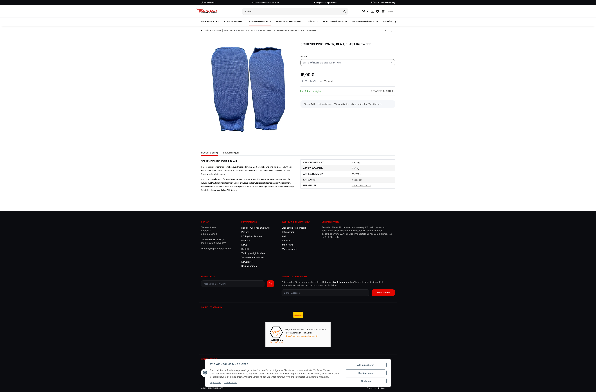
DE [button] (364, 11)
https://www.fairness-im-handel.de (301, 336)
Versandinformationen (252, 257)
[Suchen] (344, 11)
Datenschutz (230, 382)
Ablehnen (366, 381)
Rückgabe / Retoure (251, 236)
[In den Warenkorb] (203, 40)
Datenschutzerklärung (333, 282)
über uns (245, 240)
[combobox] (347, 62)
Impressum (215, 382)
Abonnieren (383, 292)
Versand (328, 81)
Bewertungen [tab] (231, 152)
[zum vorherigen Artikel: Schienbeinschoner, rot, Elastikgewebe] (386, 30)
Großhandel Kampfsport (294, 227)
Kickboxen (357, 179)
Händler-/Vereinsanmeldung (255, 227)
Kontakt (245, 249)
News (244, 244)
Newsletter (246, 261)
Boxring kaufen (249, 266)
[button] (372, 11)
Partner (245, 232)
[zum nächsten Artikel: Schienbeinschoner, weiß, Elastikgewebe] (392, 30)
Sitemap (286, 240)
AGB (284, 236)
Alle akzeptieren (365, 365)
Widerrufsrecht (289, 249)
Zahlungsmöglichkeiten (253, 253)
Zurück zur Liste (212, 30)
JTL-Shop (381, 388)
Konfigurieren (365, 373)
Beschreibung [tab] (209, 152)
